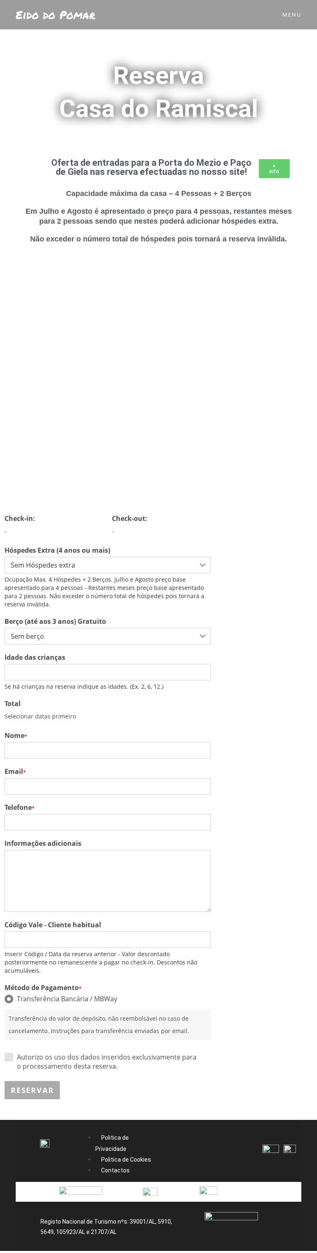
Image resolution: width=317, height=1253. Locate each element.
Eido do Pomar (55, 15)
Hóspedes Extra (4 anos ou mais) (57, 550)
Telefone (20, 807)
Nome (16, 735)
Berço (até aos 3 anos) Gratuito (55, 621)
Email (15, 771)
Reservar (32, 1090)
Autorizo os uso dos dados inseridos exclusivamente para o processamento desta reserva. (106, 1062)
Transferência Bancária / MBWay (67, 998)
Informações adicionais (43, 843)
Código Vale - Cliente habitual (53, 924)
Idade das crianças (35, 657)
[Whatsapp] (230, 1152)
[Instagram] (206, 1152)
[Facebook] (182, 1152)
